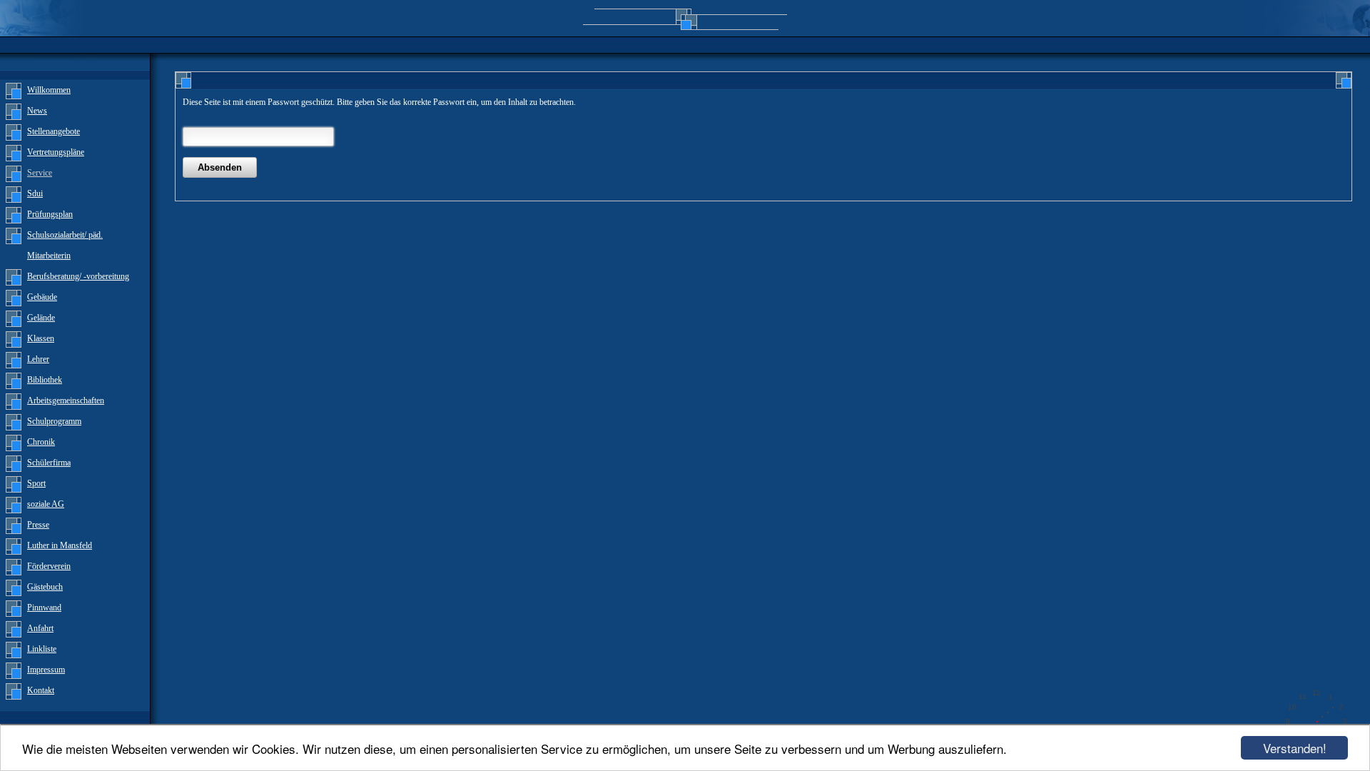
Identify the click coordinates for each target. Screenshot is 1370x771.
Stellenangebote (53, 131)
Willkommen (49, 90)
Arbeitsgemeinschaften (65, 400)
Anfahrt (40, 628)
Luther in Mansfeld (59, 545)
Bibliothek (44, 380)
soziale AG (45, 504)
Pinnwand (44, 608)
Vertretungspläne (55, 152)
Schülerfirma (49, 463)
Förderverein (49, 566)
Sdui (35, 193)
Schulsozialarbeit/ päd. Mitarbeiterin (65, 245)
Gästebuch (45, 587)
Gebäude (42, 297)
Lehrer (38, 359)
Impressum (46, 670)
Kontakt (40, 690)
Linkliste (41, 649)
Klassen (40, 338)
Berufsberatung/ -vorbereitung (78, 276)
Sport (36, 483)
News (37, 111)
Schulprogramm (54, 421)
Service (39, 173)
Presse (38, 525)
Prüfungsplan (50, 214)
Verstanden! (1294, 748)
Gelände (41, 318)
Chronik (41, 442)
